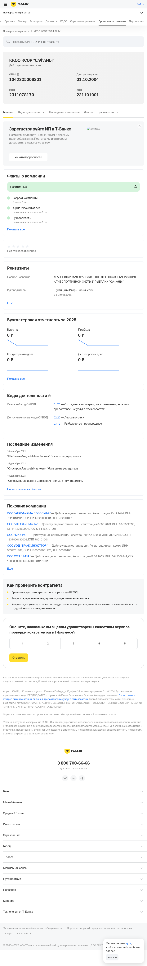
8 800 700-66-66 (73, 763)
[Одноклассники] (73, 778)
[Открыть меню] (5, 4)
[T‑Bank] (20, 4)
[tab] (8, 112)
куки (128, 943)
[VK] (65, 778)
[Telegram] (82, 778)
